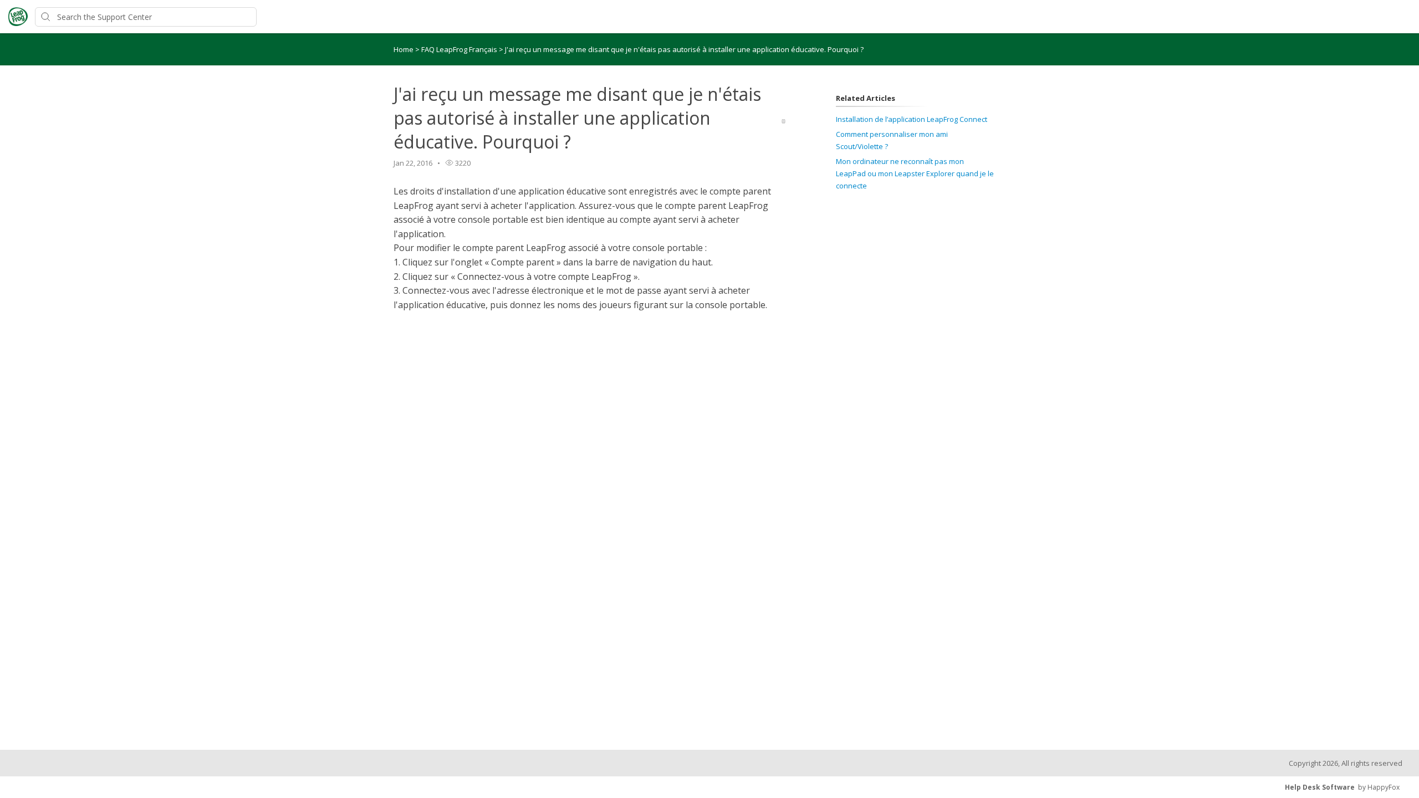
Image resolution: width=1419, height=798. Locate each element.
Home (404, 49)
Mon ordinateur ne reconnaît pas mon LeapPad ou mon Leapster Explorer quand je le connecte (915, 173)
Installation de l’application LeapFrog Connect (911, 119)
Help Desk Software (1320, 787)
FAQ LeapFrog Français (460, 49)
